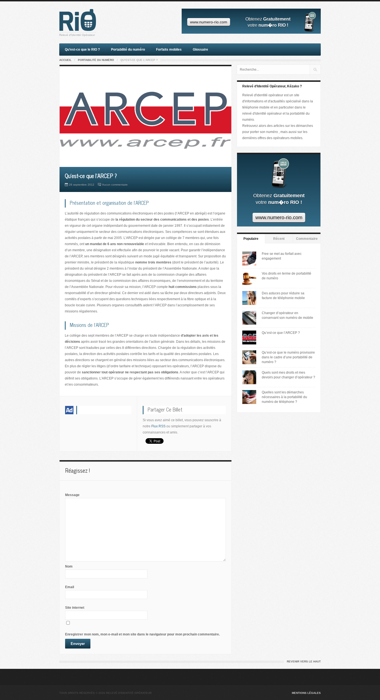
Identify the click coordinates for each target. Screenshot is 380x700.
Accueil (65, 59)
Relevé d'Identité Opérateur (77, 34)
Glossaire (200, 49)
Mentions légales (306, 692)
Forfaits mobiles (169, 49)
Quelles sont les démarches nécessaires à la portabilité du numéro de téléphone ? (284, 397)
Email (69, 587)
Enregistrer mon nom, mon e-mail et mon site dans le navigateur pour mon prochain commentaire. (142, 634)
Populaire (250, 239)
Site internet (74, 608)
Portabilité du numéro (128, 49)
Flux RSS (158, 426)
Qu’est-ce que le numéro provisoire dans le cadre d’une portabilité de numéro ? (288, 357)
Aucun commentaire (115, 184)
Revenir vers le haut (304, 661)
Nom (69, 566)
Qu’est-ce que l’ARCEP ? (281, 333)
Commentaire (307, 239)
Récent (279, 239)
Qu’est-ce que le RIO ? (82, 49)
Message (72, 495)
